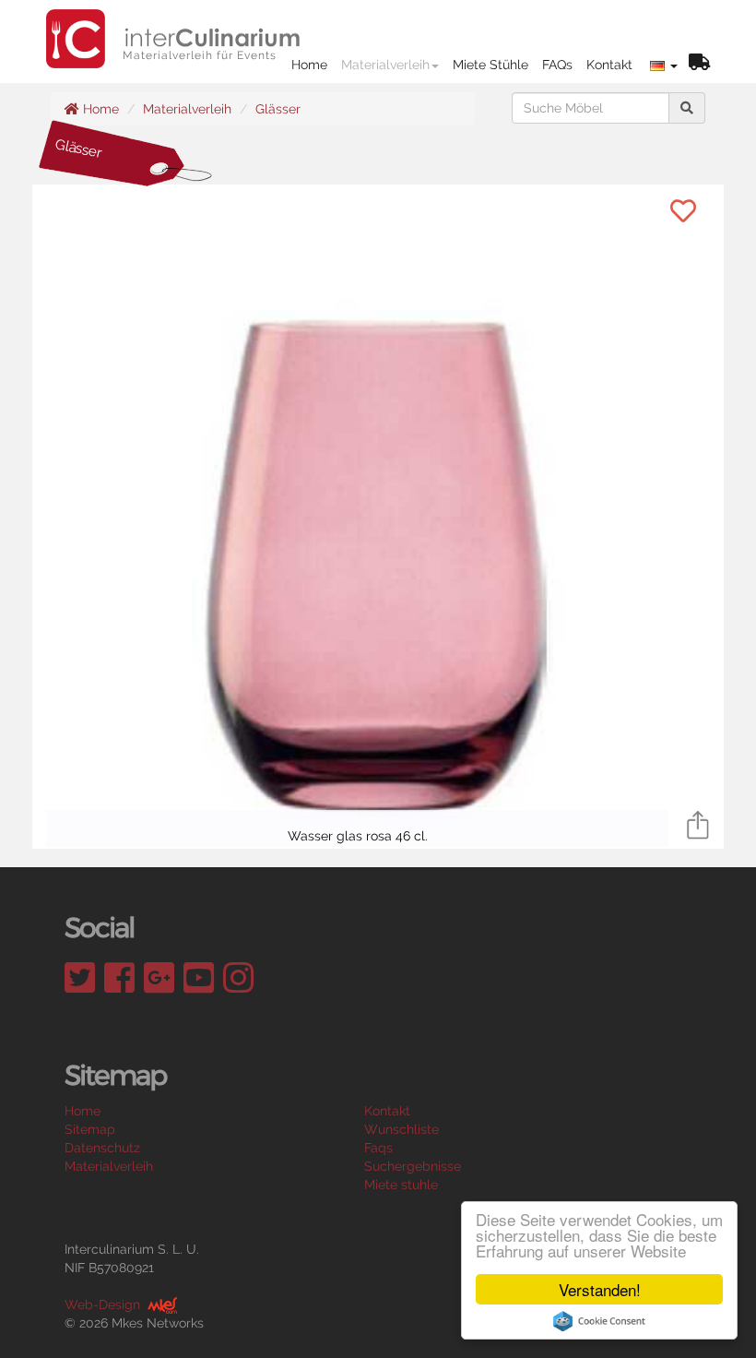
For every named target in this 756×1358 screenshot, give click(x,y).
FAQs (557, 64)
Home (309, 64)
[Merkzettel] (699, 63)
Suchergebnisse (412, 1166)
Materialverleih (385, 64)
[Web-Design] (160, 1304)
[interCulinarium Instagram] (238, 978)
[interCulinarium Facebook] (119, 978)
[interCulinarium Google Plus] (159, 978)
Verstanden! (600, 1289)
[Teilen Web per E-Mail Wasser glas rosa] (698, 823)
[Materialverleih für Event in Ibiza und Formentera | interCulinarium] (173, 23)
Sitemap (90, 1129)
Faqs (378, 1147)
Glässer (278, 108)
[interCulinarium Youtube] (198, 978)
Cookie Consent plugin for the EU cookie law (599, 1321)
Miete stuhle (401, 1184)
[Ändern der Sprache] (664, 64)
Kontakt (609, 64)
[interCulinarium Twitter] (80, 978)
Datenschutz (102, 1147)
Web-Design (102, 1304)
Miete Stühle (490, 64)
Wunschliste (401, 1129)
